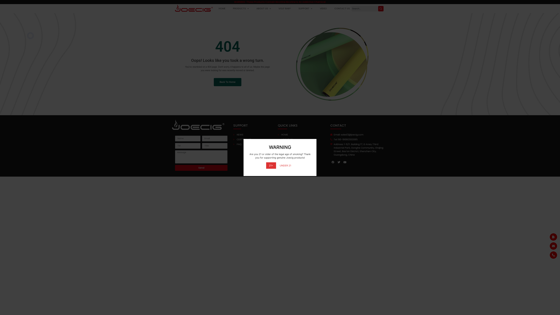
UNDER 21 (285, 165)
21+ (271, 165)
